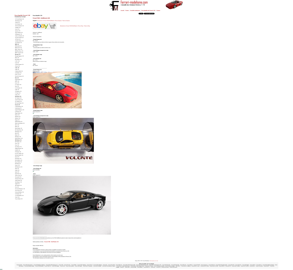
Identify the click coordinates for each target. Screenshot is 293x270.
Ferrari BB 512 (190, 264)
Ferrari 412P (61, 264)
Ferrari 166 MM (133, 267)
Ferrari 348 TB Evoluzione (28, 264)
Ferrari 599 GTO (183, 264)
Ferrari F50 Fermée (165, 267)
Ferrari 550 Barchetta (166, 264)
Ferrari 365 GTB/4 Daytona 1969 (129, 264)
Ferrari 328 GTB (231, 264)
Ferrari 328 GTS (238, 264)
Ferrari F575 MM (197, 264)
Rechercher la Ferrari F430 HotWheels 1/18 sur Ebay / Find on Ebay (75, 26)
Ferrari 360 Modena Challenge (39, 264)
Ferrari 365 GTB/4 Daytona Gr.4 (52, 264)
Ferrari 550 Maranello (175, 264)
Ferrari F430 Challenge (97, 264)
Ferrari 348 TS (259, 264)
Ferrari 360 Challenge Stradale (268, 264)
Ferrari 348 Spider (245, 264)
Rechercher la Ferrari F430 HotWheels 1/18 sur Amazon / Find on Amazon (53, 20)
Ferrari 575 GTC (67, 264)
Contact (158, 10)
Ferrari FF (122, 267)
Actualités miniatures (135, 10)
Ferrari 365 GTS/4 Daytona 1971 (155, 264)
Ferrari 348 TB (252, 264)
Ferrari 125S (127, 267)
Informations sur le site (154, 260)
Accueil (122, 10)
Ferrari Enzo (153, 267)
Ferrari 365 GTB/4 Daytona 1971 (142, 264)
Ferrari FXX (105, 264)
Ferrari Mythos (140, 267)
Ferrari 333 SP (19, 264)
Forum (127, 10)
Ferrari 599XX (73, 264)
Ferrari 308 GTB (212, 264)
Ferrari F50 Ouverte (173, 267)
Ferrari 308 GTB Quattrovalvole (221, 264)
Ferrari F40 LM (89, 264)
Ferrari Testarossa (204, 264)
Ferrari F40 (158, 267)
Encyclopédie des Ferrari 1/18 (148, 10)
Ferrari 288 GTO (119, 264)
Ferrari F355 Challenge (81, 264)
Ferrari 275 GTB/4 (111, 264)
